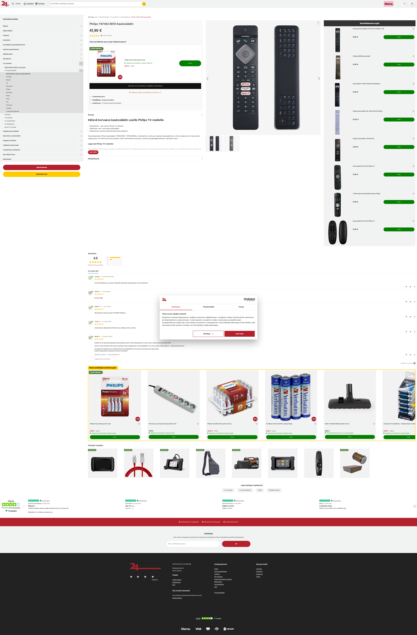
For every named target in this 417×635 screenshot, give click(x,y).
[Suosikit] (404, 4)
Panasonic (9, 86)
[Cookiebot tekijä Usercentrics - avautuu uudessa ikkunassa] (245, 299)
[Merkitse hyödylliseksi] (407, 287)
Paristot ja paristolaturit (11, 49)
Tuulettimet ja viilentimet (11, 150)
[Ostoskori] (412, 4)
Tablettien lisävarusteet (11, 145)
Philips (8, 89)
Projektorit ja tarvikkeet (11, 131)
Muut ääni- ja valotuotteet (11, 136)
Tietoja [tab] (241, 307)
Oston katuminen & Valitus (223, 579)
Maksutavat (218, 582)
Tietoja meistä (176, 580)
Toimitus (217, 574)
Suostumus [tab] (176, 307)
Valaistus (6, 35)
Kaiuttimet (6, 40)
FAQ (173, 585)
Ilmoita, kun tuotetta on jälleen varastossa (145, 86)
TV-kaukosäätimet (10, 70)
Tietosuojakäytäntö (220, 571)
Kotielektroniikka (10, 19)
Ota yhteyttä (218, 577)
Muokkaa (207, 334)
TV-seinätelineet (10, 121)
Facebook (259, 571)
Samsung (9, 92)
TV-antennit (8, 118)
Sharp (8, 95)
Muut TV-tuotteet (10, 127)
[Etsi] (144, 4)
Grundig (8, 77)
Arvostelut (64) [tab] (93, 271)
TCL (7, 102)
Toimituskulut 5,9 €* (231, 522)
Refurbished (7, 159)
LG (7, 83)
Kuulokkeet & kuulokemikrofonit (14, 45)
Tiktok (258, 577)
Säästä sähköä (7, 31)
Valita (190, 63)
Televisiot (8, 114)
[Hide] (202, 115)
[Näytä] (202, 159)
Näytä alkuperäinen (114, 355)
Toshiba (8, 108)
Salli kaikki (240, 334)
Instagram (259, 574)
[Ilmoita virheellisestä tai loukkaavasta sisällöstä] (414, 287)
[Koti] (5, 4)
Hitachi (8, 80)
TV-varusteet (7, 63)
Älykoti (5, 26)
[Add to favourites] (318, 23)
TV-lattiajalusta (9, 124)
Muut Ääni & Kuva (9, 154)
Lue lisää (93, 152)
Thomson (9, 105)
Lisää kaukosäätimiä (12, 111)
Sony (7, 99)
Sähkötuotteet (7, 54)
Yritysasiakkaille (219, 593)
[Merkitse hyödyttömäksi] (411, 287)
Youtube (259, 569)
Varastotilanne (219, 584)
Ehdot (216, 569)
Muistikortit (7, 59)
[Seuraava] (413, 405)
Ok (236, 544)
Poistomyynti (41, 174)
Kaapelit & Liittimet (9, 140)
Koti (96, 17)
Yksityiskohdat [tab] (208, 307)
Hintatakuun (41, 167)
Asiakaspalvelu (177, 598)
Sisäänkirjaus (176, 582)
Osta (399, 37)
